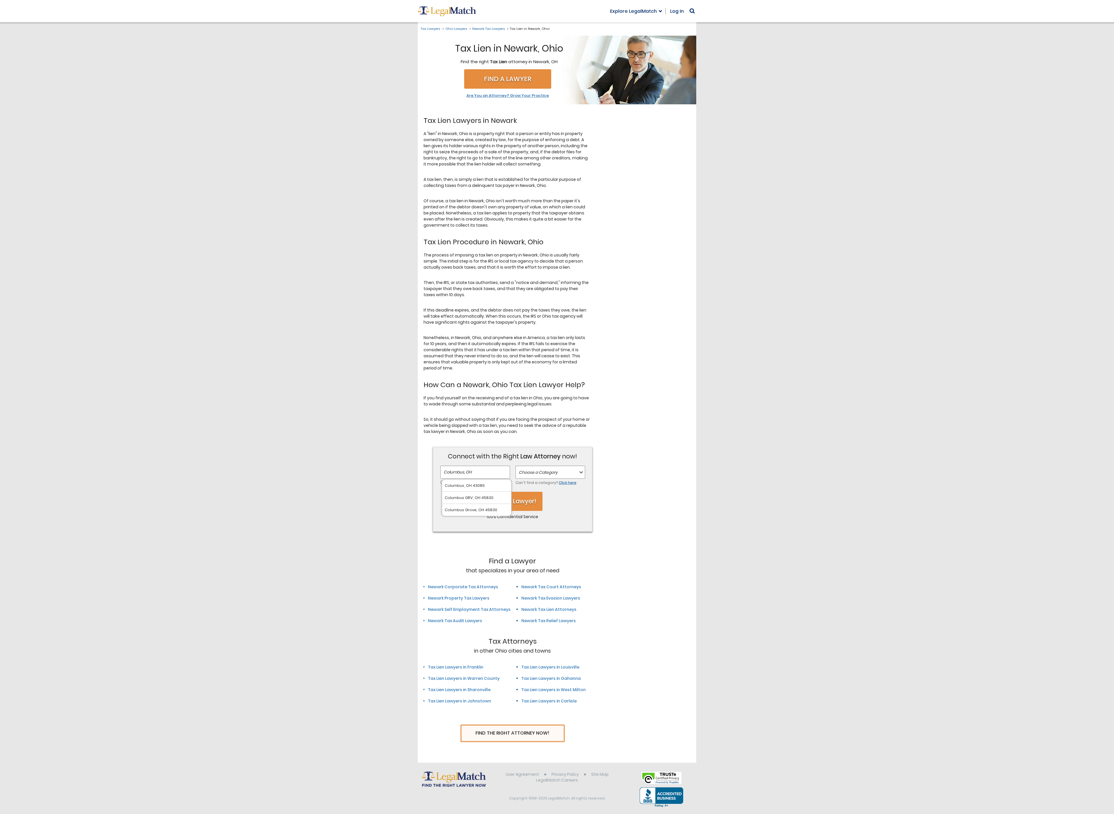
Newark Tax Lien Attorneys (548, 609)
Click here (567, 482)
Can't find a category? (546, 482)
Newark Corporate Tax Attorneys (463, 587)
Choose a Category (538, 472)
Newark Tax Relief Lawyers (548, 621)
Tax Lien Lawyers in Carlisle (549, 701)
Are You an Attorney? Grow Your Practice (507, 95)
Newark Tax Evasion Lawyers (550, 598)
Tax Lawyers (430, 28)
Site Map (600, 774)
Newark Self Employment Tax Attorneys (469, 609)
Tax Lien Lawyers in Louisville (550, 667)
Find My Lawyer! (512, 501)
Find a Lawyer (507, 78)
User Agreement (522, 774)
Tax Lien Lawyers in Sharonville (459, 690)
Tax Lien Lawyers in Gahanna (551, 678)
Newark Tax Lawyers (488, 28)
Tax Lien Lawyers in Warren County (464, 678)
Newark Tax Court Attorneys (551, 587)
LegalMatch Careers (557, 780)
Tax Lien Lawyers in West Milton (553, 690)
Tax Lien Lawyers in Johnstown (459, 701)
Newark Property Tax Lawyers (458, 598)
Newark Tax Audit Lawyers (455, 621)
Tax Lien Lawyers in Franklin (455, 667)
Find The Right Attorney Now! (512, 733)
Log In (677, 11)
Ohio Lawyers (456, 28)
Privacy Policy (565, 774)
